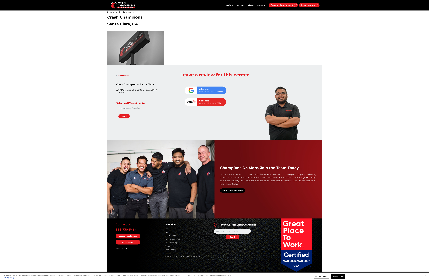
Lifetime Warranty (172, 239)
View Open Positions (232, 190)
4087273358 (123, 92)
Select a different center (131, 103)
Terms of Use (184, 256)
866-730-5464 (126, 229)
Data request (170, 246)
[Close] (425, 275)
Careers (261, 5)
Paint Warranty (171, 243)
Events (167, 232)
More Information (321, 276)
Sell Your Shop (171, 250)
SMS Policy (168, 256)
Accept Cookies (338, 276)
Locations (228, 5)
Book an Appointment (128, 236)
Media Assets (170, 236)
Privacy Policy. (9, 278)
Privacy (176, 256)
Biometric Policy (196, 256)
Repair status (127, 242)
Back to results (123, 75)
